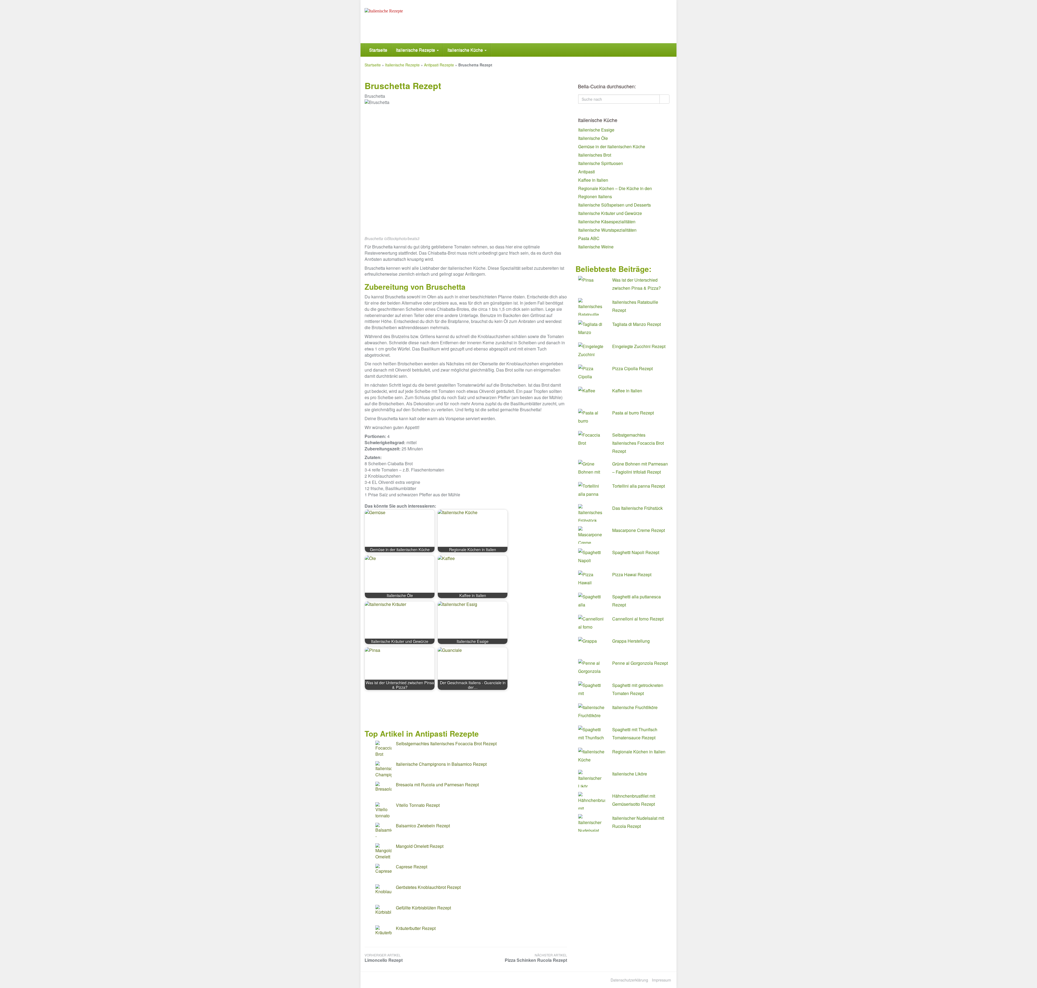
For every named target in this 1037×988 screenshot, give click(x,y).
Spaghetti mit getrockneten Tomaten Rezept (637, 689)
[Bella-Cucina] (413, 21)
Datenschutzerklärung (629, 980)
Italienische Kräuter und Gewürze (610, 213)
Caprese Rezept (411, 867)
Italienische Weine (596, 247)
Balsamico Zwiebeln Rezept (423, 825)
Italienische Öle (593, 138)
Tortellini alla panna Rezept (638, 486)
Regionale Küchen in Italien (638, 751)
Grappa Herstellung (631, 641)
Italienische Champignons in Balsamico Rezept (441, 764)
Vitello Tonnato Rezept (418, 805)
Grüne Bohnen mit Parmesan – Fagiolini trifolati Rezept (640, 468)
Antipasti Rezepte (439, 65)
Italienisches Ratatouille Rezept (635, 306)
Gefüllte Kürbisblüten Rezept (423, 908)
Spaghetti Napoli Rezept (635, 552)
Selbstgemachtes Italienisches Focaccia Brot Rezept (446, 743)
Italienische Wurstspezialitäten (607, 230)
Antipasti (586, 171)
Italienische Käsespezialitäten (606, 221)
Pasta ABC (589, 238)
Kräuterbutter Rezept (416, 928)
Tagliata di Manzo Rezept (636, 324)
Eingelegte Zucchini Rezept (638, 346)
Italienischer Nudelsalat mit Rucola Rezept (638, 822)
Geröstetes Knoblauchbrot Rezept (428, 887)
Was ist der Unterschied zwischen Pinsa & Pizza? (636, 284)
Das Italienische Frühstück (637, 508)
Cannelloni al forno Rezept (638, 619)
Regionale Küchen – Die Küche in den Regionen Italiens (615, 192)
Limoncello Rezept (384, 958)
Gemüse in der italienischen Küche (611, 146)
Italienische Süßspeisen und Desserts (614, 205)
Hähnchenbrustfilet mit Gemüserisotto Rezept (633, 800)
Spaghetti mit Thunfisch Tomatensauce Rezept (634, 733)
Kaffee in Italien (593, 180)
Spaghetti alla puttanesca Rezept (636, 601)
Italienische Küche (465, 50)
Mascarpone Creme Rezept (638, 530)
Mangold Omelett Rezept (419, 846)
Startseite (378, 50)
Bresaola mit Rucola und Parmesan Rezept (437, 784)
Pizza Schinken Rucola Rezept (536, 958)
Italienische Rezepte (416, 50)
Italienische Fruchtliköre (635, 707)
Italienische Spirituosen (600, 163)
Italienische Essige (596, 130)
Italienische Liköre (629, 774)
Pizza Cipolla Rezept (632, 368)
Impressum (661, 980)
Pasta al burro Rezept (633, 413)
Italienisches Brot (594, 155)
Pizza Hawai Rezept (631, 574)
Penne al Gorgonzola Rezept (640, 663)
